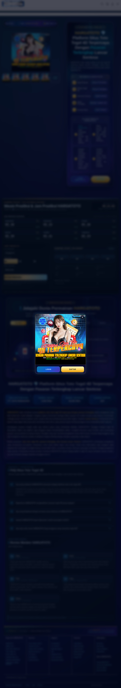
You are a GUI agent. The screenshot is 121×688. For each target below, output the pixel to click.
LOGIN (48, 369)
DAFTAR (72, 369)
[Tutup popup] (82, 317)
